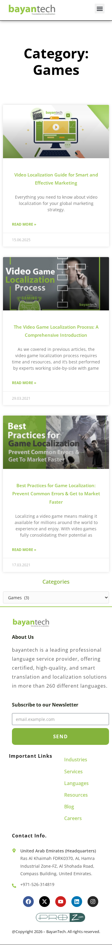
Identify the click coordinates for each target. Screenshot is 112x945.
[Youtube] (60, 901)
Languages (76, 783)
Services (73, 771)
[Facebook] (28, 901)
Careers (73, 818)
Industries (75, 759)
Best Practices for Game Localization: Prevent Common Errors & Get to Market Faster (56, 493)
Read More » (24, 224)
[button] (100, 8)
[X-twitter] (44, 901)
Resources (76, 795)
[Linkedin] (76, 901)
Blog (69, 806)
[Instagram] (93, 901)
